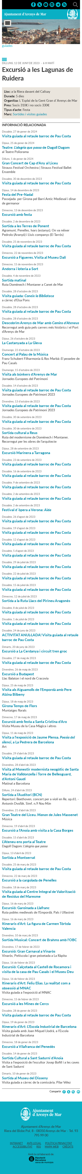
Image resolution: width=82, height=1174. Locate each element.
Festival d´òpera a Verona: (26, 509)
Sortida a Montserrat (18, 857)
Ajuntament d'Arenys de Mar (25, 14)
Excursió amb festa (17, 214)
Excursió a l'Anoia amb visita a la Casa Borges (37, 830)
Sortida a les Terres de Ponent (25, 225)
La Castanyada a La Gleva (22, 342)
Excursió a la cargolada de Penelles (29, 880)
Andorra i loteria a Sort (20, 268)
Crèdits (67, 1146)
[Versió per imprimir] (77, 1092)
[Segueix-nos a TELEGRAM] (58, 4)
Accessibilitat (22, 1146)
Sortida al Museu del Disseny (25, 1078)
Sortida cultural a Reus (19, 432)
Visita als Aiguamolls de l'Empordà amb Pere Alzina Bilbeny (37, 692)
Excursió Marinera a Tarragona (26, 452)
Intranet (16, 1143)
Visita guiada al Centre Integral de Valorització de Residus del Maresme (38, 894)
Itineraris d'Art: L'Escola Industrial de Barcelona (39, 1026)
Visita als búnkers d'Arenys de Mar (29, 374)
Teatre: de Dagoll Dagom (36, 147)
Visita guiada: (28, 295)
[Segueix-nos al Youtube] (45, 4)
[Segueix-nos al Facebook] (33, 4)
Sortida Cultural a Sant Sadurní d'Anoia (32, 1057)
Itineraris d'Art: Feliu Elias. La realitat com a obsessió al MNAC (36, 985)
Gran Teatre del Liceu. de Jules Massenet (40, 814)
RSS (38, 1146)
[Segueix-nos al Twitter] (39, 4)
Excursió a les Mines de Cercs (25, 1003)
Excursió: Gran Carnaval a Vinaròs (28, 951)
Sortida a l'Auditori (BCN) (22, 794)
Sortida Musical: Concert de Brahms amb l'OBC (39, 939)
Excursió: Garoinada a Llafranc (26, 907)
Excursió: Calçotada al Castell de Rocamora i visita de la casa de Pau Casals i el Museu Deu (38, 969)
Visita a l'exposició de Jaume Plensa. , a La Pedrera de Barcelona (38, 740)
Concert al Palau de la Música (25, 354)
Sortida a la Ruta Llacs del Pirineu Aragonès (36, 600)
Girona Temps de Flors (19, 705)
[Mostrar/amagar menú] (7, 23)
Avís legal (34, 1143)
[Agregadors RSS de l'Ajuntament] (64, 4)
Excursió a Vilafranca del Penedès (28, 1046)
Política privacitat (58, 1143)
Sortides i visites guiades (30, 114)
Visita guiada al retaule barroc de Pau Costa (36, 136)
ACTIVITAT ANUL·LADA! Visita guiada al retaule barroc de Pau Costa (40, 637)
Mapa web (52, 1146)
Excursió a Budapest (18, 673)
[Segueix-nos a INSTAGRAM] (52, 4)
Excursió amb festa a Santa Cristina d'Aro (34, 721)
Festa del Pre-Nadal (17, 194)
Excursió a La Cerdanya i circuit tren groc (34, 651)
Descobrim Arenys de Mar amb (40, 322)
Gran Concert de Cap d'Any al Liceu (30, 163)
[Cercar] (75, 4)
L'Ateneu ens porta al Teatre (24, 841)
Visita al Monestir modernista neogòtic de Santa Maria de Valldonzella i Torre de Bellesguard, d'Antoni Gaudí (40, 774)
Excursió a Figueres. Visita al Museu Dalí (34, 257)
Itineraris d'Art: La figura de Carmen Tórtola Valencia (36, 926)
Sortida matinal (14, 280)
